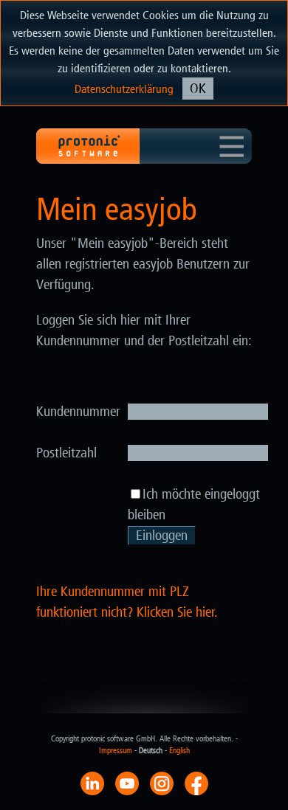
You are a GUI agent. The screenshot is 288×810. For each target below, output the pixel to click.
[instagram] (162, 783)
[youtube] (127, 783)
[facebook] (196, 783)
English (179, 750)
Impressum (115, 750)
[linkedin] (92, 783)
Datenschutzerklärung (124, 89)
